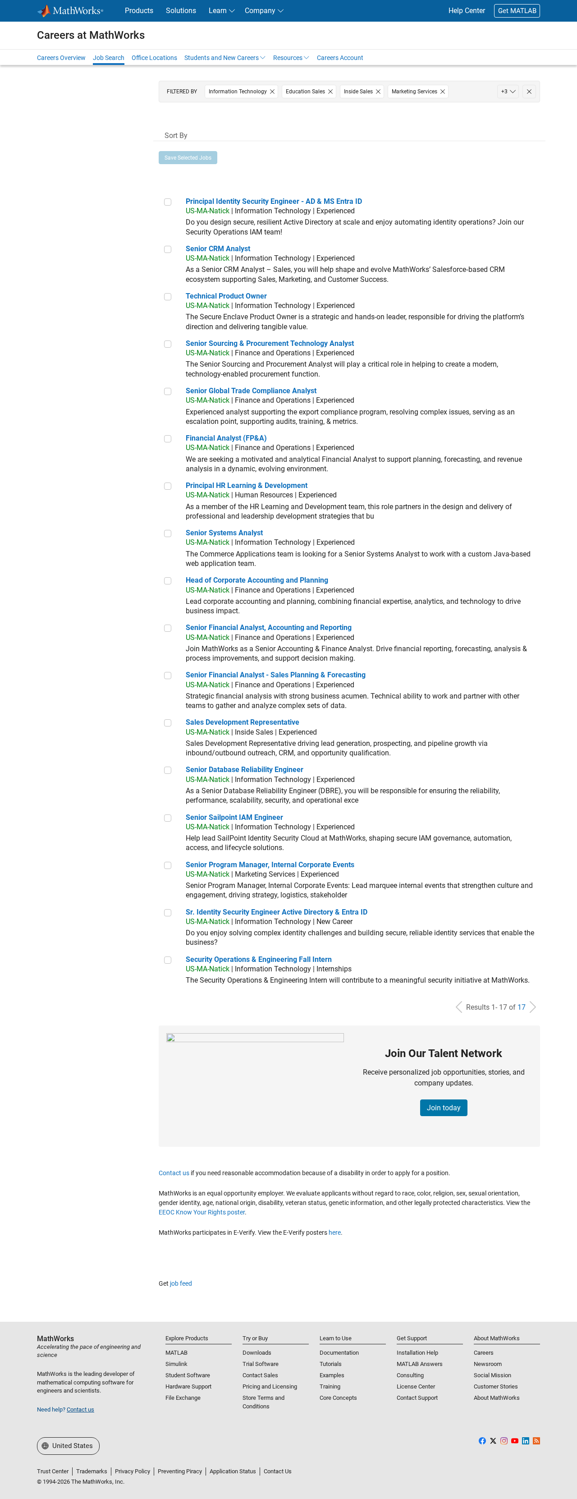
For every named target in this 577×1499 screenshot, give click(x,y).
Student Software (187, 1375)
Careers (484, 1352)
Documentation (339, 1352)
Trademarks (91, 1471)
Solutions (181, 10)
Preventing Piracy (180, 1471)
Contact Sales (260, 1375)
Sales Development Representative (242, 722)
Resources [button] (287, 57)
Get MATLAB (517, 11)
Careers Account (340, 57)
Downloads (257, 1352)
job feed (181, 1283)
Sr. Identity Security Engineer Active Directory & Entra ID (276, 912)
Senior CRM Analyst (218, 248)
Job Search (108, 57)
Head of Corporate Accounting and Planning (257, 580)
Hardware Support (188, 1386)
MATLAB (176, 1352)
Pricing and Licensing (270, 1386)
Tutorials (331, 1364)
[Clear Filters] (529, 91)
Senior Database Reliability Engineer (244, 769)
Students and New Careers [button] (221, 57)
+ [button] (504, 91)
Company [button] (260, 10)
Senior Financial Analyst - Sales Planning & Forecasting (276, 675)
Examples (332, 1375)
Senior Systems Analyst (224, 533)
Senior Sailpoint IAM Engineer (234, 817)
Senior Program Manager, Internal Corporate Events (270, 864)
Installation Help (417, 1352)
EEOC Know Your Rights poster (202, 1212)
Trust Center (53, 1471)
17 (521, 1007)
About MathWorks (497, 1397)
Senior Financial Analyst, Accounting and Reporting (269, 627)
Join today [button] (444, 1108)
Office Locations (154, 57)
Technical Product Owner (226, 296)
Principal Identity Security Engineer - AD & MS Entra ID (274, 201)
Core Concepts (338, 1397)
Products (139, 10)
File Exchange (183, 1397)
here (335, 1232)
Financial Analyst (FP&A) (226, 438)
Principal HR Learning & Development (246, 485)
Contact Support (417, 1397)
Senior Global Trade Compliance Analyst (251, 390)
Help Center (467, 10)
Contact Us (278, 1471)
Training (330, 1386)
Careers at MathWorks (91, 35)
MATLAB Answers (420, 1364)
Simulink (176, 1364)
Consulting (410, 1375)
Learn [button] (218, 10)
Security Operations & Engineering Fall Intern (259, 959)
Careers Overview (61, 57)
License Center (416, 1386)
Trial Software (261, 1364)
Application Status (233, 1471)
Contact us (174, 1173)
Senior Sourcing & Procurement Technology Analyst (270, 343)
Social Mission (492, 1375)
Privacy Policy (132, 1471)
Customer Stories (496, 1386)
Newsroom (488, 1364)
